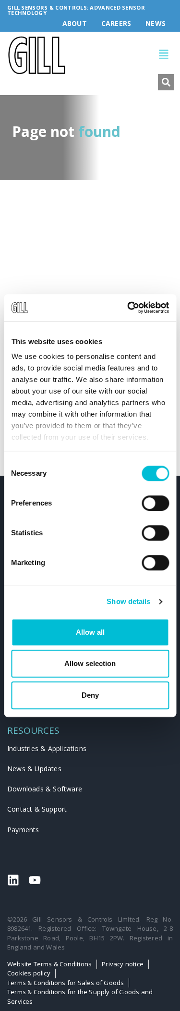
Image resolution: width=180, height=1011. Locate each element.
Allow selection (90, 663)
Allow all (90, 632)
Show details (128, 601)
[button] (120, 55)
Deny (90, 695)
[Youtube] (35, 880)
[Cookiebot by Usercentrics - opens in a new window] (128, 307)
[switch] (155, 503)
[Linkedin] (13, 880)
